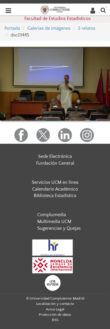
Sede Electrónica (55, 156)
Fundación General (55, 163)
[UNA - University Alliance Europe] (53, 282)
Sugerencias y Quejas (59, 228)
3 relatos (86, 28)
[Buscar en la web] (103, 10)
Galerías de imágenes (48, 28)
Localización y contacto (55, 304)
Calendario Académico (55, 189)
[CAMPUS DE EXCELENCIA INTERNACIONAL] (52, 264)
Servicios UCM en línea (55, 182)
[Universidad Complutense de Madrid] (55, 9)
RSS (55, 320)
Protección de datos (55, 315)
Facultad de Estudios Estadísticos (57, 18)
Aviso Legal (55, 309)
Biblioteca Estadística (55, 195)
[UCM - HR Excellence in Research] (52, 247)
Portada (12, 28)
